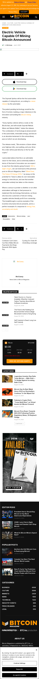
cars (28, 216)
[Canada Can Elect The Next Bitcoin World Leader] (7, 561)
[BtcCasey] (3, 45)
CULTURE (10, 23)
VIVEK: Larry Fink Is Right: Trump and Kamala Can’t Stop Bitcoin (25, 524)
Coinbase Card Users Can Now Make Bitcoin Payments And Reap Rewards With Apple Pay (10, 245)
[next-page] (6, 330)
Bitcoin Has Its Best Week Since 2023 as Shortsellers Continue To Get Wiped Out (24, 391)
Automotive (11, 216)
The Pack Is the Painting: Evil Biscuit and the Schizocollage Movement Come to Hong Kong (25, 312)
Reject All (19, 669)
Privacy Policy (31, 2)
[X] (19, 283)
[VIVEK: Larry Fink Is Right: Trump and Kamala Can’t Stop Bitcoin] (7, 524)
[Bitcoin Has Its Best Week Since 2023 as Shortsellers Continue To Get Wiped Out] (7, 391)
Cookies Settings (19, 663)
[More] (26, 74)
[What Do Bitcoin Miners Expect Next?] (7, 535)
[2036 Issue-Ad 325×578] (19, 463)
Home (4, 23)
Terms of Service (19, 2)
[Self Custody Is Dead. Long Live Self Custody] (7, 323)
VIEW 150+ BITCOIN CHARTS (19, 361)
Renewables (6, 219)
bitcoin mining (26, 115)
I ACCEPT (24, 12)
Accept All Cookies (19, 675)
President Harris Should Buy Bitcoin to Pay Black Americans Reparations (24, 514)
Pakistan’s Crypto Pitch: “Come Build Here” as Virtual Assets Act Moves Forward (24, 402)
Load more (18, 423)
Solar (13, 219)
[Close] (36, 650)
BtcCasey (9, 45)
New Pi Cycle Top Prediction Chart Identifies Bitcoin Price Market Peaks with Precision (25, 571)
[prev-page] (3, 330)
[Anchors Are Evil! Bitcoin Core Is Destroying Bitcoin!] (7, 551)
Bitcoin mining (21, 216)
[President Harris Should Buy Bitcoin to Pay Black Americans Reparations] (7, 514)
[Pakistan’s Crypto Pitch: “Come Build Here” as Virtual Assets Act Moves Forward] (7, 402)
